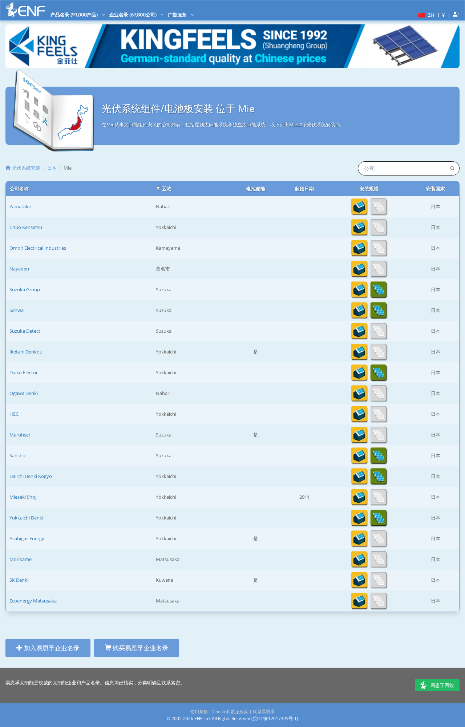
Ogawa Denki (23, 393)
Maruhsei (19, 434)
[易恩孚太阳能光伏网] (25, 9)
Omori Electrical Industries (37, 248)
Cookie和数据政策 (230, 711)
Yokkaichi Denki (26, 517)
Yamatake (20, 206)
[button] (425, 14)
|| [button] (443, 14)
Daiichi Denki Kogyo (30, 476)
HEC (14, 414)
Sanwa (16, 310)
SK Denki (18, 580)
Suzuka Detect (24, 331)
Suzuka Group (24, 289)
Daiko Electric (23, 372)
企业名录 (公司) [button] (133, 14)
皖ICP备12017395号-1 (275, 718)
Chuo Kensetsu (25, 227)
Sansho (17, 455)
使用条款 (199, 711)
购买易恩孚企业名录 (139, 648)
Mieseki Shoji (23, 497)
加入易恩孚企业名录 (51, 648)
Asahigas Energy (26, 538)
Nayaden (19, 268)
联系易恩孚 (264, 711)
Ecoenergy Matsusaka (33, 600)
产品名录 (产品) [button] (74, 14)
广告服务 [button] (178, 14)
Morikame (20, 559)
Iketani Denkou (26, 351)
